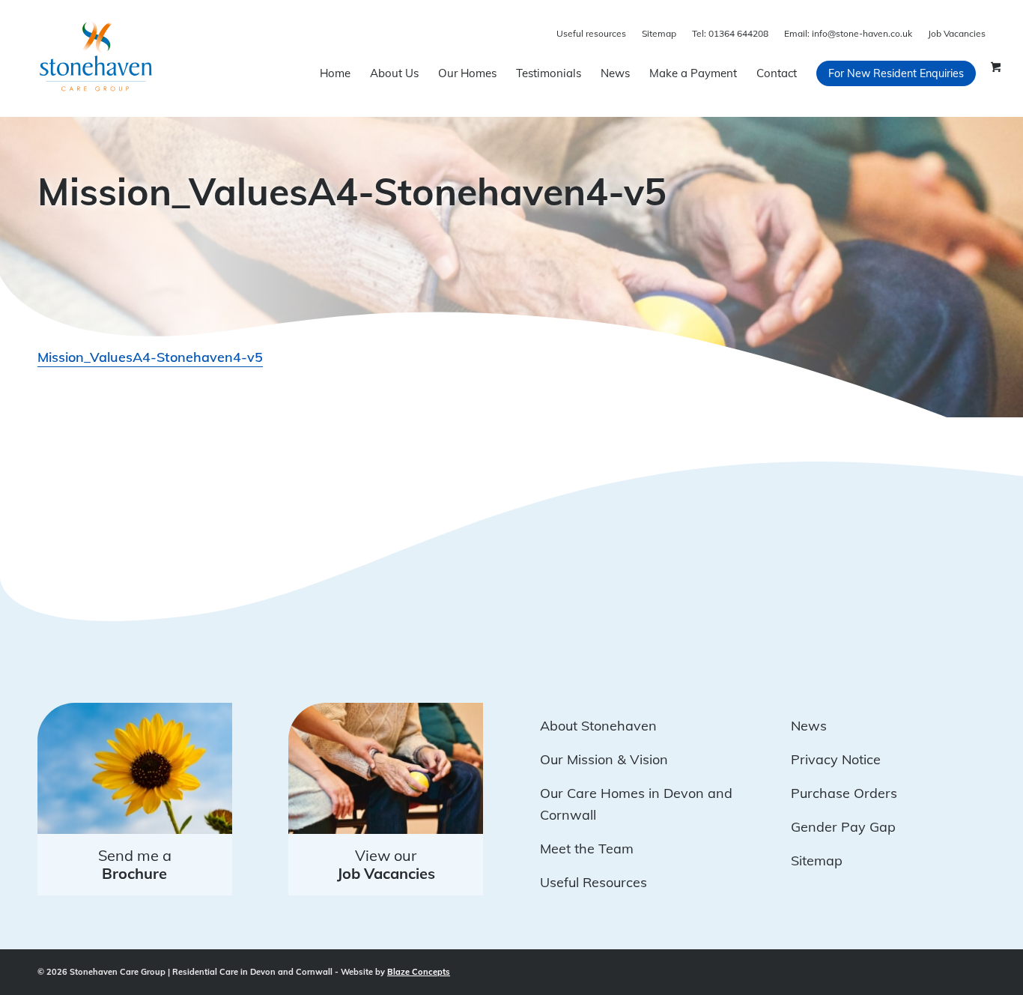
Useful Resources (593, 882)
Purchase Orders (844, 793)
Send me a (134, 864)
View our (386, 864)
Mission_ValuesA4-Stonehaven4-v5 (150, 357)
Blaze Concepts (418, 972)
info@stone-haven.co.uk (848, 33)
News (809, 725)
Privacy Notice (836, 759)
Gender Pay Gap (843, 826)
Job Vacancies (957, 33)
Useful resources (591, 33)
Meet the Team (587, 848)
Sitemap (659, 33)
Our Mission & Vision (604, 759)
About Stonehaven (598, 725)
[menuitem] (335, 73)
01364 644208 (730, 33)
